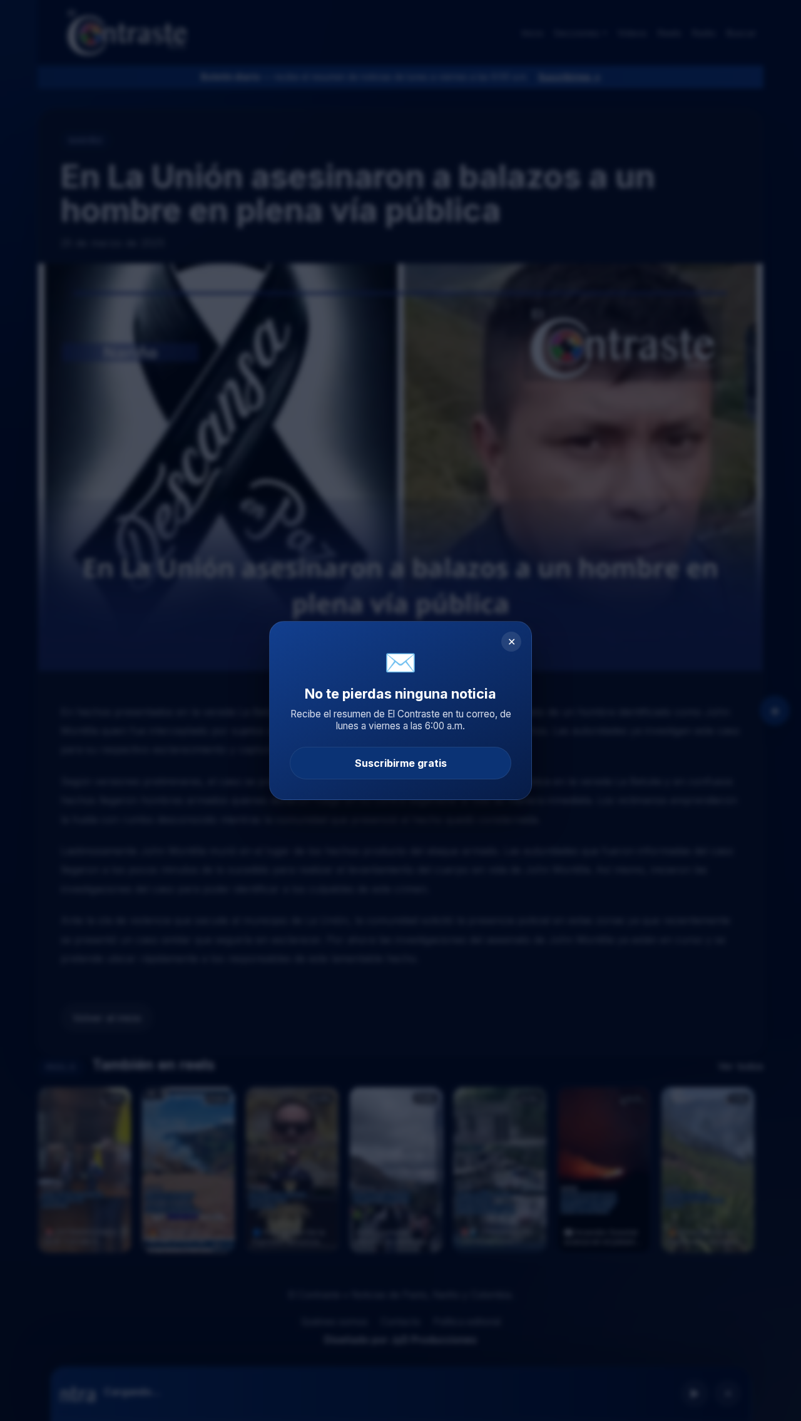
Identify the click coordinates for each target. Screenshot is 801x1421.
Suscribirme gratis (401, 763)
